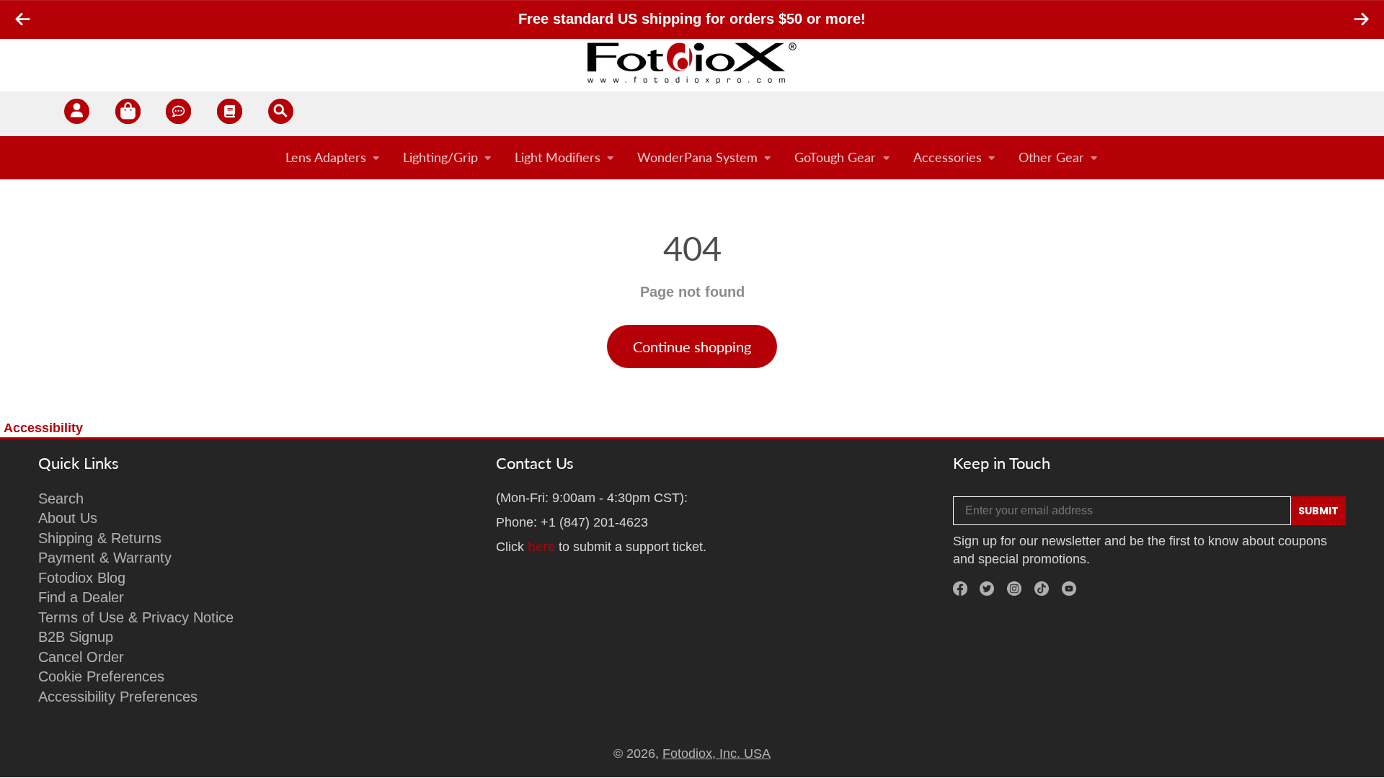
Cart (128, 114)
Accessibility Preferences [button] (118, 697)
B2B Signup (75, 637)
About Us (67, 518)
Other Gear (1051, 157)
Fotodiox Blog (81, 578)
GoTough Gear (835, 157)
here (541, 547)
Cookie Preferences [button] (101, 676)
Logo (692, 62)
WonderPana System (697, 157)
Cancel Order (81, 657)
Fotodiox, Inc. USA (716, 753)
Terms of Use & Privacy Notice (136, 617)
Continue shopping (692, 346)
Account (76, 114)
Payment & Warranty (105, 557)
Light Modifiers (557, 157)
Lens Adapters (325, 157)
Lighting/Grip (440, 157)
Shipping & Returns (99, 538)
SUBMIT (1318, 511)
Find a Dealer (81, 597)
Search (61, 498)
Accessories (947, 157)
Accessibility (43, 428)
